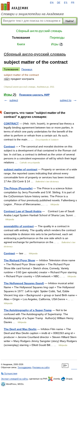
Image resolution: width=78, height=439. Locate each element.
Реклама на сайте (41, 367)
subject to (65, 100)
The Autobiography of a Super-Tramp (28, 310)
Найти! (70, 21)
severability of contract (19, 226)
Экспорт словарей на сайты (14, 379)
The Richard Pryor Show (19, 260)
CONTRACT (11, 123)
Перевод (26, 69)
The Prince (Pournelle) (18, 188)
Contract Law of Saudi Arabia (22, 211)
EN (51, 3)
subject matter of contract (20, 169)
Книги (21, 44)
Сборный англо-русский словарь (39, 31)
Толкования (21, 37)
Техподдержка (24, 367)
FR (72, 3)
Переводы (57, 37)
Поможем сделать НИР (34, 94)
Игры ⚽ (57, 44)
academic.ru (14, 6)
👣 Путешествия (9, 373)
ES (65, 3)
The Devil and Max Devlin (20, 329)
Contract (9, 146)
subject (13, 100)
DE (58, 3)
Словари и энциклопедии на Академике (32, 14)
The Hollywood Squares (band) (24, 283)
